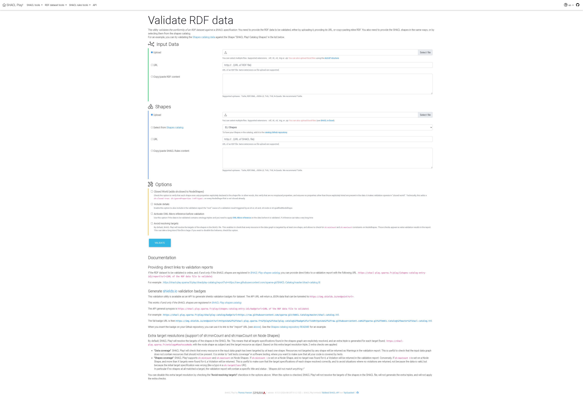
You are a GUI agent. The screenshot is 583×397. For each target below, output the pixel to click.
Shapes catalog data (204, 37)
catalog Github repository (276, 132)
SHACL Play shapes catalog (265, 272)
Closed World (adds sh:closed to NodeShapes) (179, 191)
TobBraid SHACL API (330, 392)
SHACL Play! (14, 5)
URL (155, 65)
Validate (160, 242)
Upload (157, 52)
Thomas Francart (245, 392)
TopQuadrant (349, 392)
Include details (161, 204)
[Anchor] (144, 44)
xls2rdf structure (332, 58)
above (256, 326)
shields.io (170, 291)
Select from (168, 127)
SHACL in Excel (327, 120)
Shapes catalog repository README (290, 326)
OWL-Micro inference (242, 217)
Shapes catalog (175, 127)
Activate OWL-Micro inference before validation (179, 213)
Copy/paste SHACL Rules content (171, 150)
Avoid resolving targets (166, 223)
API (95, 5)
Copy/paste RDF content (166, 76)
